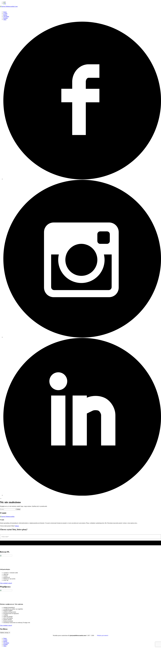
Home (5, 12)
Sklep (4, 19)
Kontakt (5, 18)
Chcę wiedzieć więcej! (6, 583)
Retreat (5, 15)
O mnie (5, 13)
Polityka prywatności (102, 635)
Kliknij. (17, 526)
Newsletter (6, 16)
